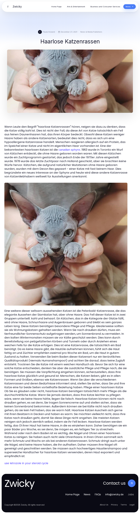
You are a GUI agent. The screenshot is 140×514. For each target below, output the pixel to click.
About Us (104, 504)
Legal (131, 504)
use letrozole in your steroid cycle (26, 463)
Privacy (114, 504)
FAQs (98, 494)
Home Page (72, 494)
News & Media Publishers (91, 32)
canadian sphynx (69, 149)
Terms (124, 504)
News (87, 494)
